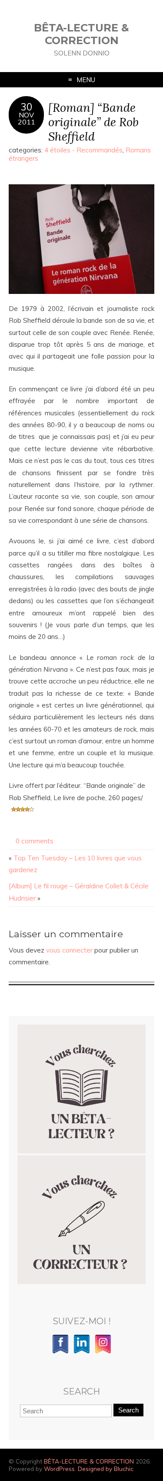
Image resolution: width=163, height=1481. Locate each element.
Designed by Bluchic (105, 1468)
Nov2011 (26, 118)
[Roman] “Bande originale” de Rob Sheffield (93, 122)
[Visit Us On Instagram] (102, 1352)
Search (128, 1410)
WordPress (59, 1468)
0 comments (34, 841)
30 (26, 107)
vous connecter (69, 950)
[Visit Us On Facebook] (60, 1352)
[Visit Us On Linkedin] (81, 1352)
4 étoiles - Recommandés (83, 150)
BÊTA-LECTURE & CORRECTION (81, 34)
